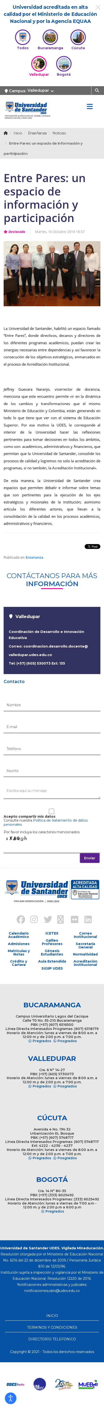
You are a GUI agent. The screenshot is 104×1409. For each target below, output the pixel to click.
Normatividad (85, 954)
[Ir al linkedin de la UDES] (86, 920)
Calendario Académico (18, 935)
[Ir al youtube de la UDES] (58, 920)
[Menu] (90, 107)
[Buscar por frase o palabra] (98, 90)
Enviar (89, 858)
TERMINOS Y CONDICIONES (52, 1327)
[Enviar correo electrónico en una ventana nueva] (52, 1290)
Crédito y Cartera (18, 963)
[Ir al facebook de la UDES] (18, 920)
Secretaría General (85, 945)
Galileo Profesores (52, 942)
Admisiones (19, 944)
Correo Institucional (85, 935)
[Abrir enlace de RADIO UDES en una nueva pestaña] (16, 1384)
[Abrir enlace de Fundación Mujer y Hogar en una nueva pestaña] (64, 1384)
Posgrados (67, 1041)
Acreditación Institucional (85, 963)
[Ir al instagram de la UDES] (31, 920)
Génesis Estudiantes (52, 952)
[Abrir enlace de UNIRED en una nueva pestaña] (40, 1384)
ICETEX (52, 933)
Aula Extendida (52, 961)
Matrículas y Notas (19, 952)
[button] (10, 1398)
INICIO (52, 1316)
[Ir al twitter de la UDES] (45, 920)
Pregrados (42, 1041)
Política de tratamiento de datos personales (46, 822)
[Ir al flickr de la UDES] (72, 920)
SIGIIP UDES (52, 968)
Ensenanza (34, 557)
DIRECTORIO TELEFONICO (52, 1339)
